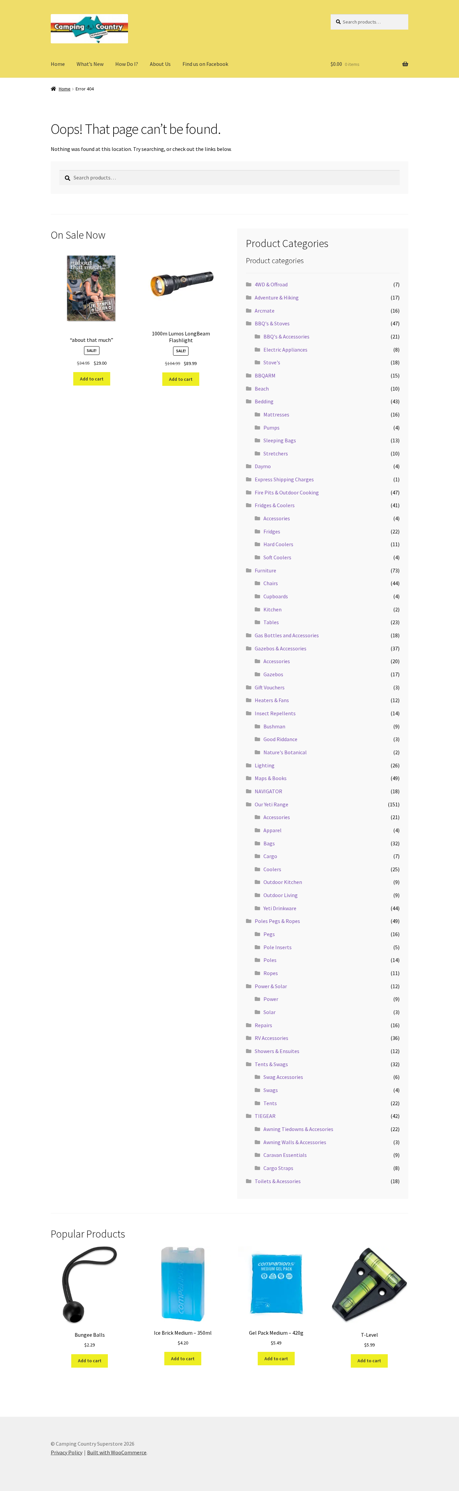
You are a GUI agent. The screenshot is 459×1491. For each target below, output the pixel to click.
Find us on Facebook (205, 64)
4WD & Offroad (271, 284)
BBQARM (265, 375)
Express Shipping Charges (284, 479)
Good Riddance (280, 739)
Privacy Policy (66, 1452)
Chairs (270, 583)
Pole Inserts (277, 947)
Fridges (271, 531)
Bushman (274, 726)
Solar (269, 1012)
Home (58, 64)
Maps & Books (271, 778)
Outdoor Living (280, 895)
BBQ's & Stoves (272, 323)
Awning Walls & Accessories (294, 1142)
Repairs (263, 1025)
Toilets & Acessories (278, 1181)
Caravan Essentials (285, 1155)
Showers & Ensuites (277, 1051)
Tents (270, 1103)
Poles (270, 960)
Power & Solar (271, 986)
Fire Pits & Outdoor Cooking (287, 492)
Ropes (270, 973)
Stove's (271, 362)
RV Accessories (271, 1038)
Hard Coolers (278, 544)
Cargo (270, 856)
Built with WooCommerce (117, 1452)
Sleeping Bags (279, 440)
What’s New (90, 64)
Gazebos (273, 674)
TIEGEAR (265, 1116)
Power (270, 999)
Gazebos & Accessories (280, 648)
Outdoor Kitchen (282, 882)
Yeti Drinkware (279, 908)
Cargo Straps (278, 1168)
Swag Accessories (283, 1077)
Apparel (272, 830)
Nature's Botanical (285, 752)
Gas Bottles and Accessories (287, 635)
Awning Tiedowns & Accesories (298, 1129)
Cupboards (275, 596)
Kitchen (272, 609)
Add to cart (91, 379)
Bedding (264, 401)
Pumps (271, 427)
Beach (262, 388)
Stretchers (275, 453)
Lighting (265, 765)
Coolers (272, 869)
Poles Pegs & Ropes (277, 921)
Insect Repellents (275, 713)
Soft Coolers (277, 557)
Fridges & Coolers (275, 505)
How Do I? (126, 64)
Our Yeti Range (271, 804)
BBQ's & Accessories (286, 336)
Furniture (265, 570)
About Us (160, 64)
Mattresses (276, 414)
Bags (269, 843)
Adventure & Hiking (277, 297)
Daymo (263, 466)
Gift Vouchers (270, 687)
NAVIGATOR (268, 791)
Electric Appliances (285, 349)
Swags (270, 1090)
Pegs (269, 934)
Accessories (276, 518)
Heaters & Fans (272, 700)
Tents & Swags (271, 1064)
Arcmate (265, 310)
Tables (271, 622)
